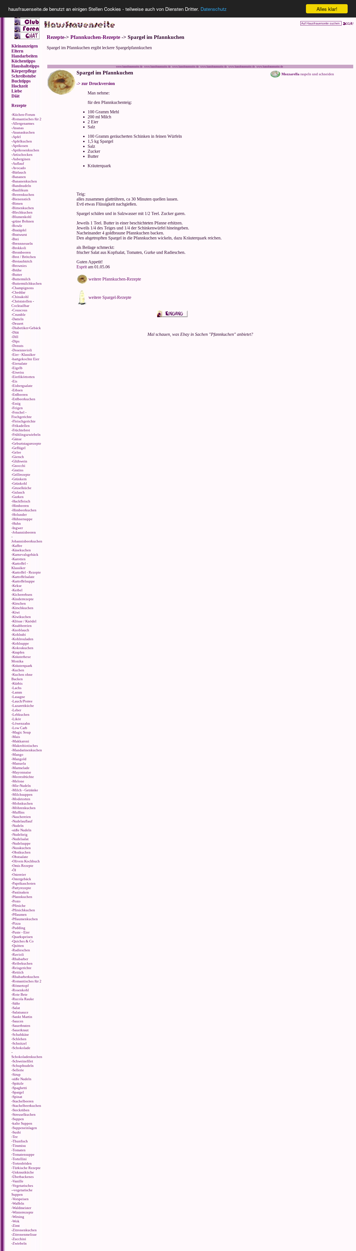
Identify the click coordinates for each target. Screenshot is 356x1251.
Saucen (18, 1021)
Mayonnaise (22, 772)
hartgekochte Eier (26, 359)
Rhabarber (20, 959)
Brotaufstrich (22, 261)
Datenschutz (214, 9)
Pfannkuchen (22, 897)
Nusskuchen (22, 848)
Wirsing (18, 1217)
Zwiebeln (20, 1243)
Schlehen (19, 1039)
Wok (16, 1221)
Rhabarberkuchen (26, 977)
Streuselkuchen (24, 1114)
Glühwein (20, 461)
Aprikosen (20, 146)
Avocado (19, 168)
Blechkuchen (23, 212)
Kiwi (16, 612)
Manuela (19, 763)
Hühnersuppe (23, 519)
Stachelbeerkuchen (27, 1106)
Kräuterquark (22, 666)
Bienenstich (22, 199)
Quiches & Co (23, 941)
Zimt (16, 1226)
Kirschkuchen (23, 608)
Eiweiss (18, 372)
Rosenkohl (21, 990)
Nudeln (18, 826)
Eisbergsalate (23, 386)
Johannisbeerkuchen (26, 541)
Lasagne (19, 697)
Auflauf (18, 163)
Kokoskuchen (23, 648)
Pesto (17, 901)
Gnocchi (19, 466)
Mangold (19, 759)
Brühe (17, 270)
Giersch (18, 457)
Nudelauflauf (22, 821)
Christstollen (22, 301)
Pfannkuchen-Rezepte (95, 37)
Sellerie (18, 1070)
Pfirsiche (19, 906)
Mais (16, 737)
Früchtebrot (21, 430)
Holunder (20, 514)
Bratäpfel (19, 230)
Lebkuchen (21, 714)
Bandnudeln (22, 186)
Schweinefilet (23, 1061)
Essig (17, 403)
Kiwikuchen (22, 617)
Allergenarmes (23, 123)
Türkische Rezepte (27, 1168)
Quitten (18, 946)
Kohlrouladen (23, 639)
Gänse (17, 439)
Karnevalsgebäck (25, 554)
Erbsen (18, 390)
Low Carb (20, 728)
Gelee (17, 452)
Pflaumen (20, 914)
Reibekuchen (23, 963)
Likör (17, 719)
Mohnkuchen (23, 803)
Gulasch (19, 492)
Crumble (19, 314)
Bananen (19, 177)
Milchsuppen (23, 794)
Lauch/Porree (23, 701)
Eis (15, 381)
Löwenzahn (21, 723)
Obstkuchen (22, 852)
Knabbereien (22, 626)
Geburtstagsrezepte (27, 443)
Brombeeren (22, 252)
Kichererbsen (22, 594)
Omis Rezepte (23, 866)
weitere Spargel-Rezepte (109, 297)
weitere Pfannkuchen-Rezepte (114, 279)
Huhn (17, 523)
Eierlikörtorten (24, 377)
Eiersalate (20, 363)
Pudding (19, 928)
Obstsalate (20, 857)
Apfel (17, 137)
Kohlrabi (19, 634)
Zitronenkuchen (25, 1230)
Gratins (18, 470)
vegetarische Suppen (22, 1192)
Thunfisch (20, 1141)
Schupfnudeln (23, 1066)
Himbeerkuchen (24, 510)
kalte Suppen (22, 1123)
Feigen (18, 408)
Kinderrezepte (23, 599)
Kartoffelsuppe (24, 581)
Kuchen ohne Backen (22, 676)
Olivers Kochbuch (26, 861)
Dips (16, 341)
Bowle (17, 226)
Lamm (17, 692)
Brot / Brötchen (24, 257)
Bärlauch (19, 172)
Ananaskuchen (24, 132)
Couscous (20, 310)
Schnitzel (20, 1043)
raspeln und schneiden (307, 74)
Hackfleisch (21, 501)
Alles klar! (327, 8)
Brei (16, 239)
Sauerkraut (21, 1030)
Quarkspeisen (23, 937)
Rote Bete (20, 994)
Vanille (18, 1181)
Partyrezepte (22, 888)
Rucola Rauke (23, 999)
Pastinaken (21, 892)
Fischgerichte (21, 417)
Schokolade (21, 1048)
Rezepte (55, 37)
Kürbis (18, 683)
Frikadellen (21, 426)
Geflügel (19, 448)
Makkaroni (21, 741)
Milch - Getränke (25, 790)
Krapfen (18, 652)
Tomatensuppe (23, 1154)
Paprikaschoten (24, 883)
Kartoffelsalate (23, 577)
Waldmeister (22, 1208)
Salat (16, 1008)
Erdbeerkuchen (24, 399)
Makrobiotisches (25, 746)
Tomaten (19, 1150)
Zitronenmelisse (25, 1234)
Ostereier (19, 874)
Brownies (20, 266)
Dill (15, 337)
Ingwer (18, 528)
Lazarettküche (23, 706)
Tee (15, 1137)
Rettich (18, 972)
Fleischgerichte (24, 421)
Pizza (17, 923)
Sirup (17, 1074)
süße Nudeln (22, 830)
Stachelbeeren (23, 1101)
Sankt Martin (22, 1017)
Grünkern (20, 479)
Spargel (18, 1092)
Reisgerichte (22, 968)
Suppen (18, 1119)
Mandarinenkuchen (27, 750)
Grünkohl (20, 483)
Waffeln (18, 1203)
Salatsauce (20, 1012)
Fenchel (18, 412)
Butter (17, 274)
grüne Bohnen (23, 221)
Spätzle (18, 1083)
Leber (17, 710)
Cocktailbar (20, 306)
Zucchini (19, 1239)
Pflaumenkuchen (25, 919)
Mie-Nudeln (22, 786)
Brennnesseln (23, 243)
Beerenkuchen (23, 194)
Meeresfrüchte (23, 777)
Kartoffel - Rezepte (27, 572)
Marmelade (21, 768)
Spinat (17, 1097)
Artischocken (23, 154)
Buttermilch (22, 279)
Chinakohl (21, 297)
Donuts (18, 346)
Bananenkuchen (25, 181)
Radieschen (21, 950)
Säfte (16, 1003)
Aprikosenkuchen (26, 150)
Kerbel (18, 590)
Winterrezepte (23, 1212)
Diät (16, 332)
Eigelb (18, 368)
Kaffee (17, 546)
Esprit (81, 266)
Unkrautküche (23, 1172)
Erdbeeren (20, 394)
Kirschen (19, 603)
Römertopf (21, 986)
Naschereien (22, 817)
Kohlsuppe (21, 643)
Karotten (19, 559)
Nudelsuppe (22, 843)
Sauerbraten (21, 1026)
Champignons (23, 288)
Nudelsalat (21, 839)
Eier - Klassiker (24, 354)
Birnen (18, 203)
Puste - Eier (21, 932)
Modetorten (21, 799)
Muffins (18, 812)
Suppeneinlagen (25, 1128)
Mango (18, 754)
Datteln (18, 319)
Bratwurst (20, 234)
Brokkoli (19, 248)
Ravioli (18, 954)
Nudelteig (20, 834)
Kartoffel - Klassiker (19, 565)
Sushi (17, 1132)
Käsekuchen (22, 550)
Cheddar (19, 292)
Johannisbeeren (24, 532)
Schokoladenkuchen (26, 1057)
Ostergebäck (22, 879)
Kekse (17, 586)
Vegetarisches (23, 1186)
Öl (14, 870)
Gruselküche (22, 488)
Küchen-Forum (24, 114)
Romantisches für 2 (27, 119)
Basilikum (20, 190)
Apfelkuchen (22, 141)
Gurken (18, 497)
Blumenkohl (22, 217)
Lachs (17, 688)
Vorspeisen (21, 1199)
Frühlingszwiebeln (27, 434)
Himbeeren (21, 506)
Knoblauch (21, 630)
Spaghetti (20, 1088)
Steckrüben (21, 1110)
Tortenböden (22, 1163)
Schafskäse (21, 1034)
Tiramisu (19, 1146)
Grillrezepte (21, 474)
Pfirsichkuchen (24, 910)
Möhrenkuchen (24, 808)
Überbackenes (23, 1177)
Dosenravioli (22, 350)
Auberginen (21, 159)
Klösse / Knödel (24, 621)
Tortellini (20, 1159)
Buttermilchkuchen (27, 283)
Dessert (18, 323)
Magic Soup (22, 732)
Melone (18, 781)
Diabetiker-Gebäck (27, 328)
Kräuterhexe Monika (21, 659)
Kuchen (18, 670)
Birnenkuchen (23, 208)
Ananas (18, 128)
